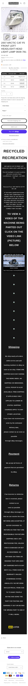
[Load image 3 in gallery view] (21, 37)
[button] (3, 3)
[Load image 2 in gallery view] (14, 37)
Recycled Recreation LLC (13, 678)
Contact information (20, 680)
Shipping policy (7, 682)
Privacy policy (15, 682)
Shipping (2, 57)
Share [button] (4, 638)
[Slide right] (26, 37)
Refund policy (11, 680)
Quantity (3, 90)
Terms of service (22, 682)
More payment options (14, 135)
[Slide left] (1, 37)
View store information (8, 143)
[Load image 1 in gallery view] (7, 37)
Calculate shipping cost (14, 120)
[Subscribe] (21, 652)
